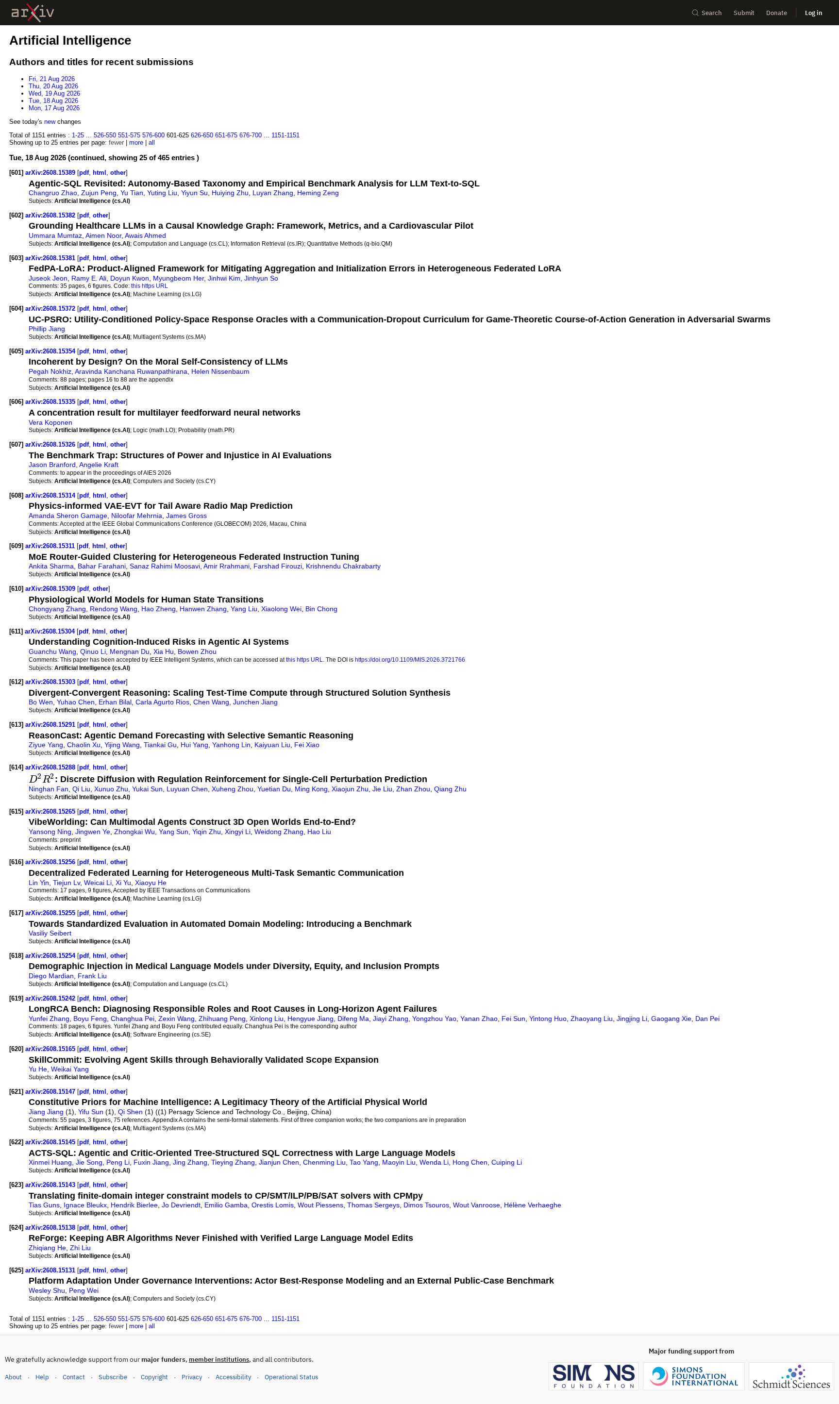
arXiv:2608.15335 (51, 401)
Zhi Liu (80, 1248)
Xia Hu (163, 651)
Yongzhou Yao (434, 1018)
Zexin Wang (176, 1018)
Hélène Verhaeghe (532, 1205)
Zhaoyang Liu (592, 1018)
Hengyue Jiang (310, 1018)
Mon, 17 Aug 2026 (54, 108)
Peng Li (118, 1162)
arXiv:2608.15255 (51, 913)
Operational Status (291, 1376)
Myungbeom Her (178, 278)
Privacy (192, 1377)
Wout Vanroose (476, 1205)
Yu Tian (131, 193)
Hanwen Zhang (203, 609)
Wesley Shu (47, 1290)
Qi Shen (130, 1112)
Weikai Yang (70, 1069)
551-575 (129, 135)
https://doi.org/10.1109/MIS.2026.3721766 (410, 659)
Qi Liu (81, 789)
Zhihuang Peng (222, 1018)
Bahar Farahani (102, 566)
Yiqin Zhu (206, 832)
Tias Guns (44, 1205)
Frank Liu (92, 976)
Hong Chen (470, 1162)
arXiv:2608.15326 (51, 444)
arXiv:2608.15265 (51, 811)
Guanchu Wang (52, 651)
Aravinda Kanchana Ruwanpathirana (131, 371)
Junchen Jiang (255, 702)
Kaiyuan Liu (272, 745)
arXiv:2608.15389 (51, 172)
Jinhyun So (261, 278)
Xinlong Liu (267, 1018)
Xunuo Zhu (111, 789)
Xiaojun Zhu (350, 789)
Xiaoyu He (151, 882)
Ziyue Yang (46, 745)
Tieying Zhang (233, 1162)
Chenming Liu (324, 1162)
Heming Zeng (318, 193)
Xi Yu (123, 882)
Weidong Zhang (278, 832)
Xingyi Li (238, 832)
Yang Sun (173, 832)
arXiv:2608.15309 (51, 588)
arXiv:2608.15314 (51, 495)
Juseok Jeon (48, 278)
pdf (84, 172)
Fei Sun (513, 1018)
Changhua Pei (132, 1018)
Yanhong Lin (231, 745)
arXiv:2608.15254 (51, 955)
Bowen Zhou (197, 651)
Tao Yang (364, 1162)
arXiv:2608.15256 (51, 862)
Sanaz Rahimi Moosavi (165, 566)
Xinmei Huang (50, 1162)
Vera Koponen (50, 422)
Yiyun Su (194, 193)
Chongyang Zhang (57, 609)
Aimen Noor (103, 235)
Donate (776, 13)
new (49, 121)
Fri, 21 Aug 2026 (52, 79)
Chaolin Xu (84, 745)
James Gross (186, 515)
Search (712, 13)
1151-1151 (285, 135)
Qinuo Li (93, 651)
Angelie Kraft (98, 464)
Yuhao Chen (76, 702)
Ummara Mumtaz (55, 235)
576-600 (153, 135)
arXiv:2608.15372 (51, 308)
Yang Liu (244, 609)
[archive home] (33, 12)
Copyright (154, 1377)
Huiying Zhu (230, 193)
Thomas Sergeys (373, 1205)
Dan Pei (707, 1018)
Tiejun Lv (66, 882)
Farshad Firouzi (277, 566)
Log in (813, 13)
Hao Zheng (158, 609)
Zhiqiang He (47, 1248)
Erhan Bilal (115, 702)
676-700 (250, 135)
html (99, 172)
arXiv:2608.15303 (51, 681)
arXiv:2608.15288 (51, 767)
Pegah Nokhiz (50, 371)
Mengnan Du (130, 651)
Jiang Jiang (46, 1112)
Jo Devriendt (181, 1205)
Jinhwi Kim (224, 278)
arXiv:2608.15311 (51, 546)
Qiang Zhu (450, 789)
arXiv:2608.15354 (51, 351)
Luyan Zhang (272, 193)
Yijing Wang (122, 745)
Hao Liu (319, 832)
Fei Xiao (306, 745)
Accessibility (233, 1377)
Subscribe (113, 1377)
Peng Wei (84, 1290)
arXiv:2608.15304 (51, 631)
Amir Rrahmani (226, 566)
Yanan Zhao (479, 1018)
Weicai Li (98, 882)
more (136, 142)
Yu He (38, 1069)
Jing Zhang (190, 1162)
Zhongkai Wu (134, 832)
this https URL (149, 286)
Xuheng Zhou (232, 789)
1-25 (78, 135)
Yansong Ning (50, 832)
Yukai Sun (147, 789)
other (118, 172)
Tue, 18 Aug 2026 (53, 100)
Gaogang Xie (671, 1018)
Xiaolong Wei (281, 609)
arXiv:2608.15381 (51, 258)
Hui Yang (194, 745)
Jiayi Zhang (390, 1018)
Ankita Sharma (51, 566)
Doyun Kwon (129, 278)
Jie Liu (382, 789)
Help (42, 1377)
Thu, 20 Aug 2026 (53, 86)
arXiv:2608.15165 (51, 1049)
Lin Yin (39, 882)
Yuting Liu (162, 193)
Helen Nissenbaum (220, 371)
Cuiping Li (506, 1162)
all (152, 142)
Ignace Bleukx (85, 1205)
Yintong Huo (548, 1018)
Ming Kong (311, 789)
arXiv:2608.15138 (51, 1227)
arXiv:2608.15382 (51, 215)
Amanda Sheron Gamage (68, 515)
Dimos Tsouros (426, 1205)
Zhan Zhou (413, 789)
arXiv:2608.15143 (51, 1184)
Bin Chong (321, 609)
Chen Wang (211, 702)
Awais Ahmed (145, 235)
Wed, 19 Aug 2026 (54, 93)
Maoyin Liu (399, 1162)
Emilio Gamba (226, 1205)
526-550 (105, 135)
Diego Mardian (51, 976)
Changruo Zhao (53, 193)
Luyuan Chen (187, 789)
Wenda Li (434, 1162)
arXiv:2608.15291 (51, 724)
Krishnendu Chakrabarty (343, 566)
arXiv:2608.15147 (51, 1091)
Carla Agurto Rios (162, 702)
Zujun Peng (99, 193)
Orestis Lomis (273, 1205)
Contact (74, 1377)
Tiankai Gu (160, 745)
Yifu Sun (90, 1112)
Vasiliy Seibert (50, 933)
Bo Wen (41, 702)
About (13, 1377)
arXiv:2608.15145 (51, 1142)
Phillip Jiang (47, 329)
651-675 (226, 135)
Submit (744, 13)
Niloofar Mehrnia (136, 515)
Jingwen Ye (92, 832)
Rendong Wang (113, 609)
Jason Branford (52, 464)
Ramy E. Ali (88, 278)
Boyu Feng (90, 1018)
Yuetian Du (274, 789)
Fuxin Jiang (151, 1162)
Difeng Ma (353, 1018)
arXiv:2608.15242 (51, 998)
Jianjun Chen (279, 1162)
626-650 (202, 135)
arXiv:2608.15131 (51, 1270)
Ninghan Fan (48, 789)
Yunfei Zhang (49, 1018)
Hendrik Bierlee (134, 1205)
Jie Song (89, 1162)
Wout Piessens (320, 1205)
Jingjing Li (632, 1018)
